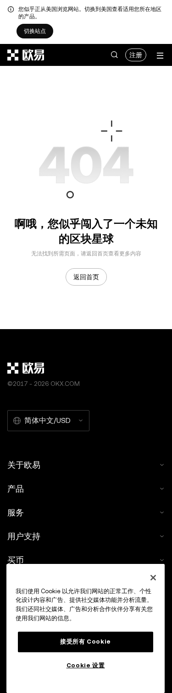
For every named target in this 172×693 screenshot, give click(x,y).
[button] (114, 54)
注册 (135, 55)
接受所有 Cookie (85, 641)
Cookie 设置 (86, 665)
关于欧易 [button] (23, 465)
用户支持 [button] (23, 536)
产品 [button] (15, 488)
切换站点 (35, 31)
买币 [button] (15, 560)
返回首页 (86, 277)
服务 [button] (15, 512)
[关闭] (153, 578)
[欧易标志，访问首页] (26, 55)
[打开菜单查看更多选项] (160, 55)
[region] (85, 628)
